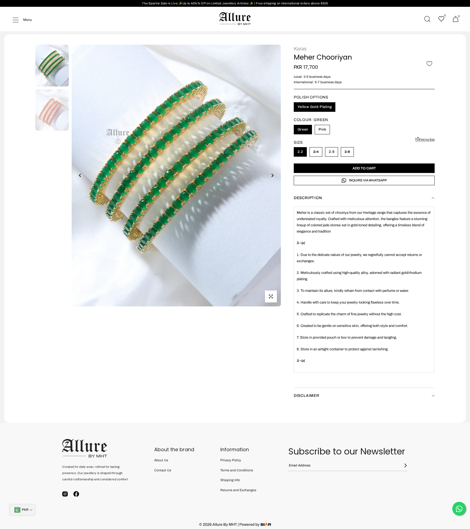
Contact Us (162, 470)
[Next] (272, 175)
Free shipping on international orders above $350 (292, 3)
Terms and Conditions (236, 470)
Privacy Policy (230, 460)
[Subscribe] (402, 465)
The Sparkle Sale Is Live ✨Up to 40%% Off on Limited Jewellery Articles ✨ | (199, 3)
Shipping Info (230, 480)
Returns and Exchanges (238, 490)
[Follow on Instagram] (65, 494)
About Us (161, 460)
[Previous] (80, 175)
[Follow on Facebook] (76, 494)
